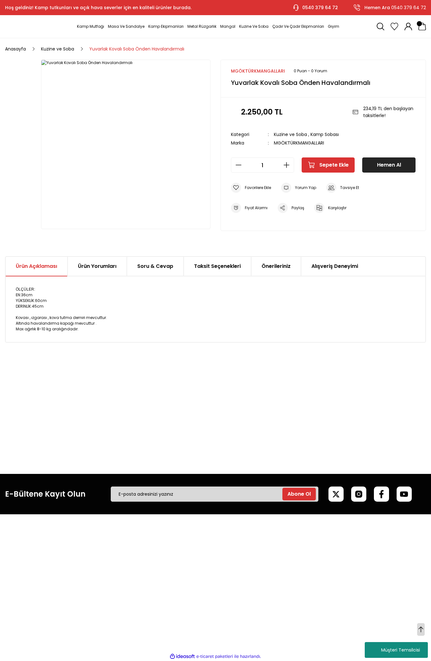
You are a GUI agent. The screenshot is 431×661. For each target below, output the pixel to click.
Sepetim (266, 568)
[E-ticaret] (214, 656)
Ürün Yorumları (97, 266)
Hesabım (266, 547)
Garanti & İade (182, 568)
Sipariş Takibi (270, 579)
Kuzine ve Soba (290, 134)
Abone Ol (299, 494)
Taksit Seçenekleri (217, 266)
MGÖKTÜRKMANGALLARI (299, 143)
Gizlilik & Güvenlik (95, 568)
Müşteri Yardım (183, 547)
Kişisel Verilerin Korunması (105, 579)
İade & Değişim (93, 590)
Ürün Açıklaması (36, 266)
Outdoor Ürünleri (364, 579)
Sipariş (263, 557)
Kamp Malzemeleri (366, 547)
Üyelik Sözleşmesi (96, 557)
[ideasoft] (182, 656)
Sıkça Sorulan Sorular (189, 579)
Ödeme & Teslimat (278, 590)
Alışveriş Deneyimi (334, 266)
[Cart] (422, 26)
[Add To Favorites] (251, 188)
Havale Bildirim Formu (190, 590)
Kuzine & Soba (361, 590)
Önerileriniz (276, 266)
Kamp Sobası (324, 134)
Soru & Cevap (155, 266)
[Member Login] (408, 26)
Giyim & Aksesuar (365, 568)
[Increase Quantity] (288, 165)
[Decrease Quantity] (236, 165)
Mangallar (357, 557)
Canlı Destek (180, 557)
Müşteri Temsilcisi (400, 650)
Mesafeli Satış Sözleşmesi (105, 547)
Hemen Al (389, 164)
